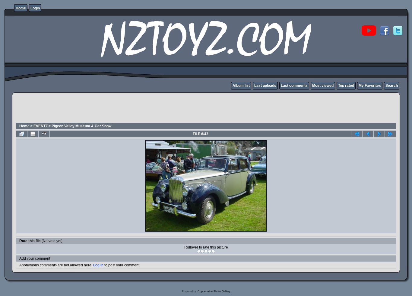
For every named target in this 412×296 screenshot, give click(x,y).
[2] (202, 251)
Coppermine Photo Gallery (214, 291)
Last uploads (265, 85)
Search (391, 85)
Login (35, 8)
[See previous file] (368, 134)
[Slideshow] (44, 134)
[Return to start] (356, 134)
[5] (213, 251)
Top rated (346, 85)
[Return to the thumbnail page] (21, 134)
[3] (206, 251)
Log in (98, 265)
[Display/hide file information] (32, 134)
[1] (199, 251)
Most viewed (323, 85)
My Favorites (370, 85)
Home (21, 8)
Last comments (294, 85)
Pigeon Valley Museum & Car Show (81, 126)
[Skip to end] (390, 134)
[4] (209, 251)
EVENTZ (40, 126)
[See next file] (379, 134)
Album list (241, 85)
